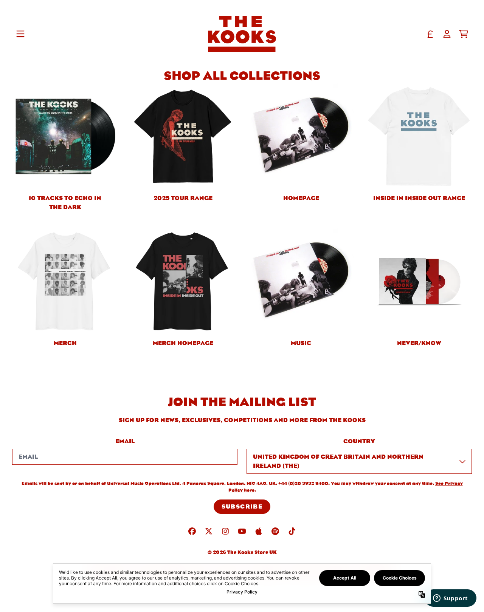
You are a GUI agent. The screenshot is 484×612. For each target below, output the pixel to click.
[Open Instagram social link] (225, 531)
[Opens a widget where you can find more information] (450, 598)
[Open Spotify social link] (275, 531)
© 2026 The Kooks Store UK (242, 552)
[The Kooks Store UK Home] (242, 34)
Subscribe (242, 506)
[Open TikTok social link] (292, 531)
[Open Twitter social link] (208, 531)
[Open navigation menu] (20, 34)
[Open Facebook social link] (192, 531)
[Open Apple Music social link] (258, 531)
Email (125, 441)
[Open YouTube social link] (242, 531)
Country (359, 441)
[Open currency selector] (430, 34)
